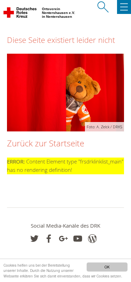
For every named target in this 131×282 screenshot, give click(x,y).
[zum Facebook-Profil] (34, 238)
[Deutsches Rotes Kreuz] (20, 14)
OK (107, 266)
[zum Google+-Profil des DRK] (63, 238)
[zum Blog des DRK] (92, 238)
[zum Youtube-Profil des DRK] (77, 238)
